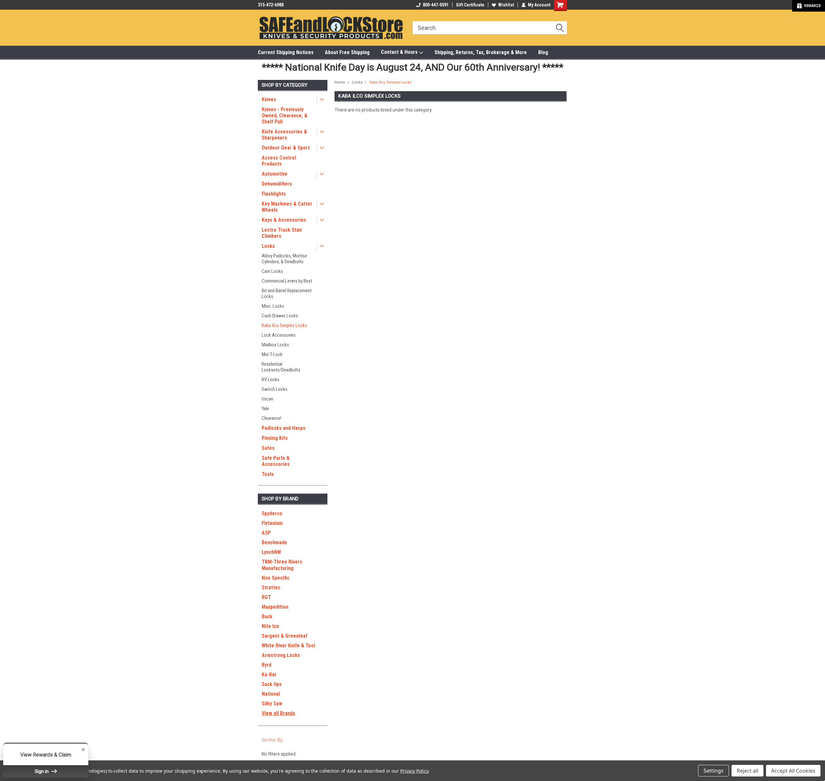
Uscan (267, 399)
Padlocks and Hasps (284, 428)
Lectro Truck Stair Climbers (282, 233)
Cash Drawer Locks (280, 316)
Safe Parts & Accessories (276, 461)
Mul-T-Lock (272, 354)
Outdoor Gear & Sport (286, 148)
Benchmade (274, 542)
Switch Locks (274, 389)
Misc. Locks (273, 306)
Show (808, 6)
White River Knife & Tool (288, 645)
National (271, 694)
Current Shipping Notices (286, 52)
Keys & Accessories (284, 220)
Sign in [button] (42, 771)
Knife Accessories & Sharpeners (284, 135)
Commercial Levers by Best (287, 281)
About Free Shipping (347, 52)
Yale (265, 408)
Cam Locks (272, 271)
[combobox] (489, 27)
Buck (267, 616)
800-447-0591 (436, 4)
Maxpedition (275, 607)
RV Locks (270, 379)
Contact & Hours (400, 52)
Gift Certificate (470, 4)
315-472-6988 (271, 4)
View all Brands (278, 713)
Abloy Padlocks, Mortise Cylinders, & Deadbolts (284, 259)
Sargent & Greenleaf (284, 636)
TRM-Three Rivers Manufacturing (282, 565)
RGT (266, 597)
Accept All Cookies (793, 770)
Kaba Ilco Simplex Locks (284, 325)
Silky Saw (272, 703)
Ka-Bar (269, 674)
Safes (268, 448)
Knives (269, 99)
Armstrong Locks (281, 655)
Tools (268, 474)
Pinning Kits (275, 438)
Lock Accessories (279, 335)
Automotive (274, 174)
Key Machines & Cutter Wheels (287, 207)
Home (340, 82)
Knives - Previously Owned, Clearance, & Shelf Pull (284, 115)
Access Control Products (279, 161)
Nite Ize (270, 626)
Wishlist (506, 4)
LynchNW (271, 552)
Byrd (266, 665)
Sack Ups (272, 684)
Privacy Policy (414, 771)
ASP (266, 533)
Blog (543, 52)
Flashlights (274, 194)
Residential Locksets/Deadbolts (281, 367)
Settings (713, 770)
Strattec (271, 587)
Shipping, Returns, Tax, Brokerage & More (480, 52)
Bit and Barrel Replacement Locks (287, 293)
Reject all (747, 770)
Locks (268, 246)
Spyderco (272, 513)
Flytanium (272, 523)
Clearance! (271, 418)
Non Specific (275, 578)
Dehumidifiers (277, 184)
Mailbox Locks (275, 345)
